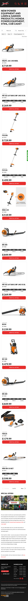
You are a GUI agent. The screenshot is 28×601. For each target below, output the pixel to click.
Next (22, 488)
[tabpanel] (20, 571)
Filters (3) (8, 30)
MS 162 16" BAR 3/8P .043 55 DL (13, 96)
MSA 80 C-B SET (8, 468)
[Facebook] (20, 578)
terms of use (3, 588)
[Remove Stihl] (5, 34)
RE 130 (4, 359)
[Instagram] (22, 578)
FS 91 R (4, 170)
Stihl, (22, 522)
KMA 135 (5, 210)
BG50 (4, 324)
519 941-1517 (6, 574)
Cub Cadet (3, 524)
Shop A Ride (8, 593)
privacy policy (22, 587)
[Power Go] (12, 596)
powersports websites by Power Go (18, 592)
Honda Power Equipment (15, 522)
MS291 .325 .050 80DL (10, 61)
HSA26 (4, 434)
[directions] (22, 3)
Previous (7, 488)
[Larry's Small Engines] (7, 4)
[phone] (19, 3)
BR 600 (4, 245)
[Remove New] (11, 34)
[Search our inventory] (15, 3)
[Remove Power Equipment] (23, 34)
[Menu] (25, 3)
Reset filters (24, 36)
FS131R (5, 135)
